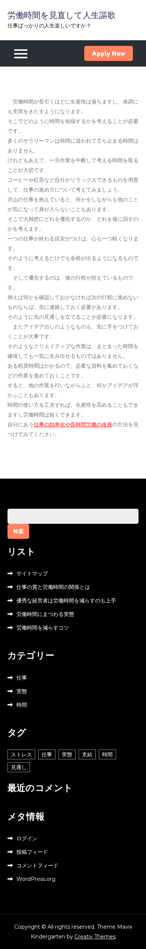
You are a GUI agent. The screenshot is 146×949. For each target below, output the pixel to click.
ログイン (26, 838)
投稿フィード (32, 852)
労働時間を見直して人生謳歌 (61, 15)
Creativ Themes (95, 936)
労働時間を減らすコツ (42, 627)
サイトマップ (32, 573)
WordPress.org (35, 879)
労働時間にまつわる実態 (45, 614)
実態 (21, 691)
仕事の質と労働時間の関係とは (53, 587)
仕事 (21, 677)
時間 (21, 704)
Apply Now (108, 53)
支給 (87, 754)
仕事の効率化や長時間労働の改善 (73, 424)
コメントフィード (37, 865)
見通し (19, 767)
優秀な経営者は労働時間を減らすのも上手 (66, 600)
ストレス (21, 754)
